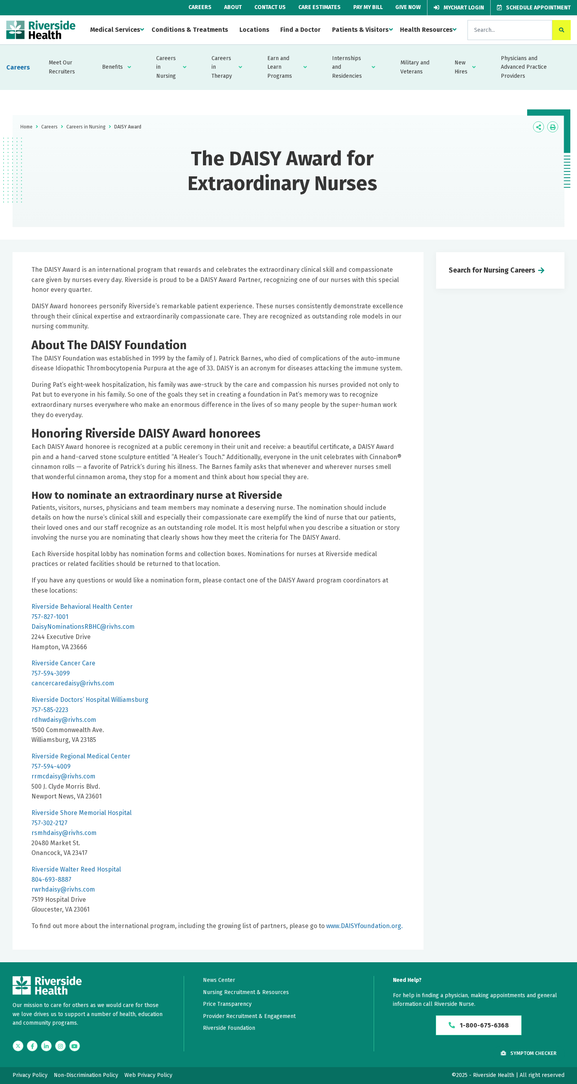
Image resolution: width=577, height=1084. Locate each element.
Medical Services (115, 29)
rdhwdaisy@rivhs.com (63, 719)
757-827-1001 (49, 617)
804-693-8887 (51, 879)
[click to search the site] (561, 30)
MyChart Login (463, 7)
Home (26, 127)
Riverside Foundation (229, 1028)
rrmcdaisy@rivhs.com (63, 776)
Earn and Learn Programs (279, 67)
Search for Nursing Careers (492, 270)
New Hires (461, 67)
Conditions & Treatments (190, 29)
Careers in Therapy (222, 67)
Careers (200, 7)
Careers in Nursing (166, 67)
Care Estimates (319, 7)
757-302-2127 (49, 823)
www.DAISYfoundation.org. (364, 926)
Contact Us (270, 7)
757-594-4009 (51, 766)
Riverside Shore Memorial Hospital (81, 813)
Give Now (408, 7)
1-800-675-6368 (483, 1025)
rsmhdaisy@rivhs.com (64, 833)
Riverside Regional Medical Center (80, 756)
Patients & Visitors (360, 29)
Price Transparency (227, 1004)
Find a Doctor (300, 29)
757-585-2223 (49, 710)
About (233, 7)
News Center (219, 980)
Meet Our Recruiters (62, 67)
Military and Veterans (414, 67)
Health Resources (426, 29)
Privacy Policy (30, 1075)
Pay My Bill (368, 7)
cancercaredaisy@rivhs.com (72, 683)
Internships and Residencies (347, 67)
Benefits (112, 67)
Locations (254, 29)
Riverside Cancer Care (63, 663)
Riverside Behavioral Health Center (82, 606)
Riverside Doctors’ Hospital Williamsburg (89, 699)
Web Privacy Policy (148, 1075)
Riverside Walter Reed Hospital (76, 869)
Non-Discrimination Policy (86, 1075)
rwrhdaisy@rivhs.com (63, 889)
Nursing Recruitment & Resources (246, 992)
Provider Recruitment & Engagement (249, 1016)
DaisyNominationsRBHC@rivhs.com (83, 626)
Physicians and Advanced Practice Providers (524, 67)
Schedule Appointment (538, 7)
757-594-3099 (50, 673)
